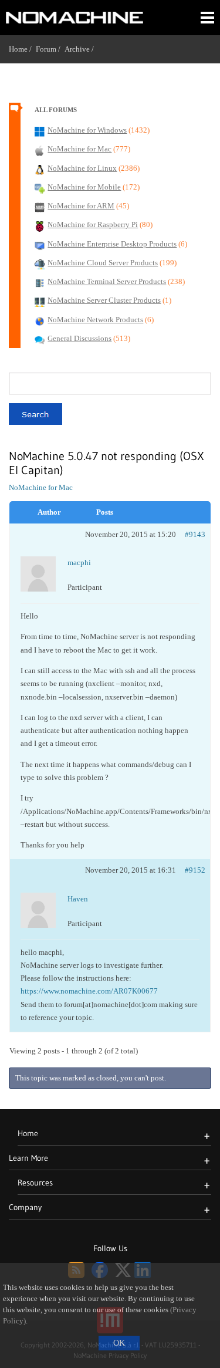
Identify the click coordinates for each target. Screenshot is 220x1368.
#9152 (195, 870)
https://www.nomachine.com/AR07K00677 (89, 991)
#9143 (195, 534)
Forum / (50, 49)
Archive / (81, 49)
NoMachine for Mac (41, 487)
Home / (22, 49)
